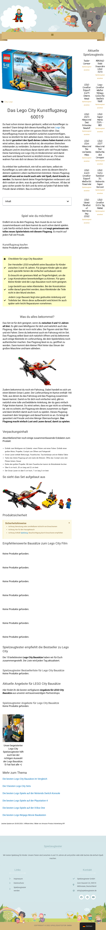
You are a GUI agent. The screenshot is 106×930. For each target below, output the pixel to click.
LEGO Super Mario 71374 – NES (100, 120)
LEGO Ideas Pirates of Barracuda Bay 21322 (87, 208)
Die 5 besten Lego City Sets (17, 786)
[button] (52, 35)
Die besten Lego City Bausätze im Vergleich (25, 778)
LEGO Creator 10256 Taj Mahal (100, 204)
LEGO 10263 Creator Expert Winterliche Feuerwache (88, 177)
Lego (11, 102)
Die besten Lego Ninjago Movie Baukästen (24, 815)
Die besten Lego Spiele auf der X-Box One (24, 807)
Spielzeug (24, 533)
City (6, 102)
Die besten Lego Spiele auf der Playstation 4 (25, 800)
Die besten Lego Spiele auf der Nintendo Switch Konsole (31, 793)
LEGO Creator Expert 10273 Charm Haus (87, 91)
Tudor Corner (86, 62)
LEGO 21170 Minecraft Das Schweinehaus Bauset (89, 121)
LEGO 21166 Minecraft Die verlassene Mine (88, 147)
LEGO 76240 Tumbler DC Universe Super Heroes (100, 178)
